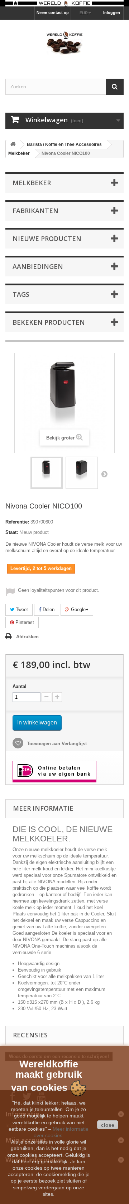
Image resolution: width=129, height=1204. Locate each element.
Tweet (21, 609)
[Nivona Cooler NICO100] (46, 472)
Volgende (104, 473)
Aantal (20, 686)
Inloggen (111, 12)
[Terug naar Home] (13, 144)
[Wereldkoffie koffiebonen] (64, 3)
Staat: (11, 532)
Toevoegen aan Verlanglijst (56, 743)
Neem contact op (53, 12)
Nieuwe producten (47, 238)
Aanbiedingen (38, 266)
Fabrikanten (35, 210)
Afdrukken (27, 636)
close (107, 1125)
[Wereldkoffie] (64, 43)
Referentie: (17, 522)
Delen (47, 609)
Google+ (79, 609)
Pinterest (24, 622)
